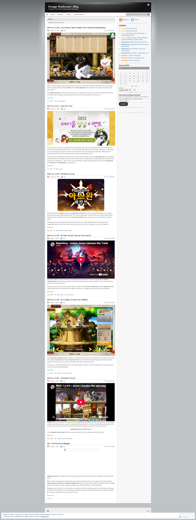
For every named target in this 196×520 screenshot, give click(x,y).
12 (134, 76)
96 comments (111, 381)
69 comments (111, 109)
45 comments (111, 302)
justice (70, 230)
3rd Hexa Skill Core (131, 60)
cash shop (67, 294)
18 (129, 78)
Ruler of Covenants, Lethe (133, 58)
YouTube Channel (79, 14)
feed (126, 19)
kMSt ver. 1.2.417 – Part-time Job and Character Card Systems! (69, 235)
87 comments (111, 238)
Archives (121, 88)
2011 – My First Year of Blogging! (58, 443)
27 (138, 81)
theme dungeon (61, 101)
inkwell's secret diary (62, 373)
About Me (60, 14)
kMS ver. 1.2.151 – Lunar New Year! (59, 106)
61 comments (111, 446)
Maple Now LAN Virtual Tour (134, 42)
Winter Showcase (129, 28)
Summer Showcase (131, 55)
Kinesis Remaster (129, 31)
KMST (51, 101)
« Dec (132, 86)
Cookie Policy (44, 516)
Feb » (136, 86)
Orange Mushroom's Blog (63, 6)
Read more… (51, 98)
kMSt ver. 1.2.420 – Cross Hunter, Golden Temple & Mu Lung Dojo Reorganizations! (76, 28)
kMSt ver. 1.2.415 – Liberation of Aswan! (61, 378)
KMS (51, 169)
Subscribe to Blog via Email (129, 95)
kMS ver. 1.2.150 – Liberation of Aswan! (61, 174)
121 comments (111, 177)
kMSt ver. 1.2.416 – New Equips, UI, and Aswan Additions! (67, 300)
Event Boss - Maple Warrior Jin (135, 53)
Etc (51, 498)
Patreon (68, 14)
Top (148, 511)
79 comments (111, 30)
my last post (66, 362)
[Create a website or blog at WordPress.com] (48, 511)
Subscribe (123, 104)
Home (47, 14)
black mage (59, 169)
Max (65, 30)
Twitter (136, 19)
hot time (65, 230)
